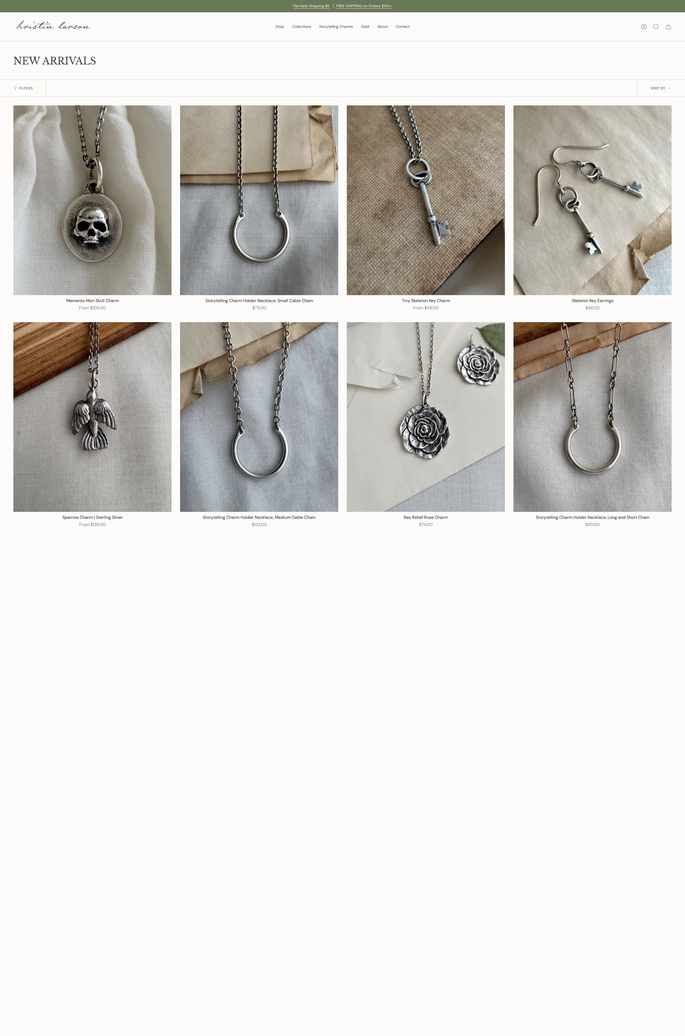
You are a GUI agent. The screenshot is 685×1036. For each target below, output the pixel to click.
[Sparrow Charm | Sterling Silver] (92, 417)
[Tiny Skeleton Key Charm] (426, 200)
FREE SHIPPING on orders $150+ (364, 5)
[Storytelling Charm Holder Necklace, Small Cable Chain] (259, 200)
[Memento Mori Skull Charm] (92, 200)
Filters (26, 88)
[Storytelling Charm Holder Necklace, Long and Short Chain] (592, 417)
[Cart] (668, 26)
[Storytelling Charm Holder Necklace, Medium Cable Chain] (259, 417)
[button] (279, 26)
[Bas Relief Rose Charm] (426, 417)
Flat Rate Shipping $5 (312, 5)
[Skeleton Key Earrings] (592, 200)
